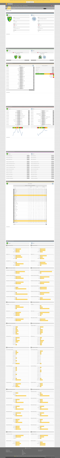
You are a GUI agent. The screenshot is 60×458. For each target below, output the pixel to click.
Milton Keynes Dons (22, 115)
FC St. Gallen (15, 121)
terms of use (23, 452)
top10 (15, 5)
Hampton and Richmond (48, 124)
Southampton (16, 222)
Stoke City (15, 219)
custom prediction (25, 5)
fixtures (9, 60)
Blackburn (15, 196)
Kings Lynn (21, 124)
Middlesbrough (16, 203)
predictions (9, 5)
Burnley (15, 213)
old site (23, 454)
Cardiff (15, 205)
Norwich (24, 67)
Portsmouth (40, 115)
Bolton (45, 112)
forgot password (24, 453)
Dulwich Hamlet (40, 121)
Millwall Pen (46, 118)
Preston (15, 216)
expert (12, 5)
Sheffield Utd (15, 209)
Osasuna (21, 118)
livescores (17, 5)
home (6, 5)
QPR (19, 67)
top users (21, 5)
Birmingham (15, 206)
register (14, 8)
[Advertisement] (30, 41)
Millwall (16, 112)
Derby (15, 212)
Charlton (15, 192)
